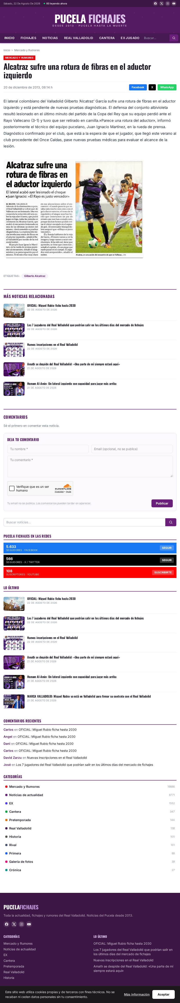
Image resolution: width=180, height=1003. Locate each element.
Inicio (9, 38)
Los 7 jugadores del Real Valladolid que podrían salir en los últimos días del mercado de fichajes (84, 764)
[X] (161, 3)
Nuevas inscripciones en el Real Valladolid (57, 757)
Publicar (162, 503)
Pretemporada (14, 966)
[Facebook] (155, 3)
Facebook (138, 87)
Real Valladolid (78, 38)
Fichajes (28, 38)
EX (5, 955)
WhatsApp (167, 87)
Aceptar (163, 994)
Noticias (50, 38)
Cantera (107, 38)
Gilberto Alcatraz (34, 276)
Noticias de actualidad (20, 949)
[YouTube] (173, 3)
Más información (137, 994)
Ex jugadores (133, 38)
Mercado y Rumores (27, 50)
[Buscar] (173, 37)
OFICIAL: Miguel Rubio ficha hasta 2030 (48, 729)
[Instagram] (167, 3)
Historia (9, 978)
